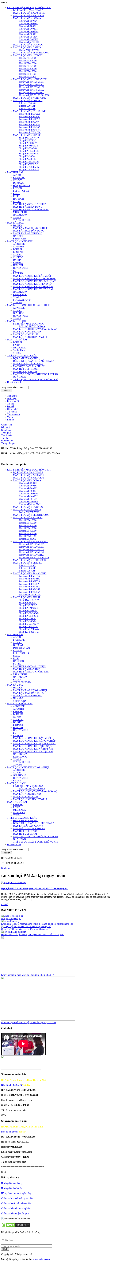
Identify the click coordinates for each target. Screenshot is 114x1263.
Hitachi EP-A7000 (28, 66)
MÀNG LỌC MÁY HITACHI (27, 55)
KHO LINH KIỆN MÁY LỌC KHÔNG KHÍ (29, 7)
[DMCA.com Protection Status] (16, 1227)
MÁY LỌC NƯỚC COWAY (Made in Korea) (35, 329)
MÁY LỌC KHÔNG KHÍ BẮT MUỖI (32, 276)
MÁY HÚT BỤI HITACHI (26, 369)
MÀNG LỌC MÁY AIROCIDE (28, 15)
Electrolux (18, 262)
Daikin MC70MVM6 (29, 50)
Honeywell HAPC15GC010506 (34, 95)
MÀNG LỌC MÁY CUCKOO (28, 44)
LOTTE (17, 201)
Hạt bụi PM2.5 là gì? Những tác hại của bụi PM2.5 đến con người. (34, 888)
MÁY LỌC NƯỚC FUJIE (25, 334)
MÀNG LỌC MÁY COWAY (27, 18)
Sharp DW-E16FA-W (29, 137)
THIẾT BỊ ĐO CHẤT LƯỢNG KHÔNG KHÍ (35, 379)
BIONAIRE (19, 177)
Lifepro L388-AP (27, 108)
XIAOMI (17, 302)
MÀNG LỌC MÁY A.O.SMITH (29, 13)
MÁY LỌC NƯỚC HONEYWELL (30, 337)
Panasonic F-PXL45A (29, 124)
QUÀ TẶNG (19, 377)
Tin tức (10, 403)
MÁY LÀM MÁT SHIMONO (27, 233)
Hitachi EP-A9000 (28, 71)
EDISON (17, 188)
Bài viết (10, 406)
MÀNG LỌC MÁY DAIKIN (27, 47)
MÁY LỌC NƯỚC (16, 321)
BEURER (18, 249)
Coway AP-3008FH (28, 39)
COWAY (17, 180)
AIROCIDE (19, 244)
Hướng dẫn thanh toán (11, 1188)
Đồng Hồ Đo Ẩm (21, 185)
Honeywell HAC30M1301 (31, 84)
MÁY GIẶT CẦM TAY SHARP (29, 366)
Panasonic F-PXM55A (30, 129)
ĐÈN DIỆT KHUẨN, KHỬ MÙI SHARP (33, 361)
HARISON (18, 199)
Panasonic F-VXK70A (30, 132)
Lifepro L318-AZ (27, 103)
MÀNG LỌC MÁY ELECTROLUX (31, 52)
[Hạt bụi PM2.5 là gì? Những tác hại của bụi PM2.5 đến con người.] (13, 882)
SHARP (17, 217)
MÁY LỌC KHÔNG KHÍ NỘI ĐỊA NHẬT (34, 281)
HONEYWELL (20, 268)
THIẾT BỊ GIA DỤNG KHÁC (22, 355)
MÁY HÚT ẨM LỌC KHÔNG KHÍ (31, 209)
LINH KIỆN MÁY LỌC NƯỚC (28, 323)
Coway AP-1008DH (28, 31)
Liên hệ (10, 419)
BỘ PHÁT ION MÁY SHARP (28, 10)
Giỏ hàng (5, 868)
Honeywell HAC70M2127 (31, 92)
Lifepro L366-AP (27, 106)
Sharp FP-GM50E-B (29, 153)
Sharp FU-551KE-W (29, 161)
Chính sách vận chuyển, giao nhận (17, 1198)
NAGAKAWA (20, 214)
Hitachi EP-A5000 (28, 60)
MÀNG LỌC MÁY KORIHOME (29, 98)
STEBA (17, 353)
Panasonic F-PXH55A (29, 119)
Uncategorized (14, 382)
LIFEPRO (18, 273)
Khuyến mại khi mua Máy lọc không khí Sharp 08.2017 (27, 975)
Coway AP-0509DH (28, 20)
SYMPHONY (20, 238)
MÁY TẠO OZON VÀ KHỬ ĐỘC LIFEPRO (35, 374)
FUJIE (16, 196)
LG (14, 270)
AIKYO (17, 175)
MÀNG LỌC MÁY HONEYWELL (30, 79)
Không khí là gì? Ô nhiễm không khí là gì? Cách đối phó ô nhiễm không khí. (37, 924)
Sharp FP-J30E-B (27, 159)
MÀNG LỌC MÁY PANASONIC (29, 111)
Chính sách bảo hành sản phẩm (16, 1208)
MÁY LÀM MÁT (15, 222)
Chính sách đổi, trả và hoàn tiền (16, 1203)
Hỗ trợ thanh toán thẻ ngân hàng (16, 1193)
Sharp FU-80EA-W (28, 164)
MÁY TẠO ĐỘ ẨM (17, 339)
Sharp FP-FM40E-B (28, 145)
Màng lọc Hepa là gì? (11, 918)
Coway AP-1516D (28, 36)
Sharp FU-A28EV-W (29, 167)
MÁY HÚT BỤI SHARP (25, 371)
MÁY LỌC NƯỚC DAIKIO (27, 331)
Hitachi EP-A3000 (28, 58)
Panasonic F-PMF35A (29, 113)
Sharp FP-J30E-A (27, 156)
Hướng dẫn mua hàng (11, 1183)
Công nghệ (12, 409)
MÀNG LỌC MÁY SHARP (27, 135)
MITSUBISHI (20, 212)
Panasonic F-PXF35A (29, 116)
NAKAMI (18, 236)
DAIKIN (17, 260)
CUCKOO (18, 257)
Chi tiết (4, 904)
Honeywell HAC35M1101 (31, 87)
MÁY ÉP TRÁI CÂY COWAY (28, 363)
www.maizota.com (41, 1259)
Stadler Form (19, 350)
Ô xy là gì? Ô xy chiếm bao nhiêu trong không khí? (25, 929)
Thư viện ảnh (13, 414)
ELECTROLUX (21, 191)
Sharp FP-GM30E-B (29, 151)
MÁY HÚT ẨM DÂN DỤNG (27, 207)
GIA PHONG (19, 313)
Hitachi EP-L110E (27, 74)
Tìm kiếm (6, 390)
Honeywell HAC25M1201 (31, 82)
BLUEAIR (18, 252)
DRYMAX (18, 183)
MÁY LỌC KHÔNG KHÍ (20, 241)
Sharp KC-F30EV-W (29, 169)
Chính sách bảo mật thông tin (15, 1213)
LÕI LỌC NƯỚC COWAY (32, 326)
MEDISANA (19, 347)
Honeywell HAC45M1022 (31, 90)
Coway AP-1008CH (28, 28)
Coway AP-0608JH (28, 23)
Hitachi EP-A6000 (28, 63)
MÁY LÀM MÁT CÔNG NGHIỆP (30, 228)
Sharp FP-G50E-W (28, 148)
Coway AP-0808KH (28, 26)
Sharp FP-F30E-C (27, 140)
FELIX (16, 193)
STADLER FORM (22, 220)
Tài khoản (12, 411)
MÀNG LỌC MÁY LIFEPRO (27, 100)
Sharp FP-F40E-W (28, 143)
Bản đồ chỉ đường (13, 1131)
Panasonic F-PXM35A (30, 127)
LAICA (16, 345)
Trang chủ (12, 395)
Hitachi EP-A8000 (28, 68)
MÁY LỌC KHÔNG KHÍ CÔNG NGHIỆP (34, 278)
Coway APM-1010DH (30, 42)
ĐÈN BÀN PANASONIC (25, 358)
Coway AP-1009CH (28, 34)
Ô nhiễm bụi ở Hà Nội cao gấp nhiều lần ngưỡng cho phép (28, 1022)
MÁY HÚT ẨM (15, 172)
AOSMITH (18, 246)
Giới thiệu (11, 398)
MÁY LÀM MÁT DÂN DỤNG (28, 230)
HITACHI (18, 265)
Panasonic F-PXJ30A (29, 121)
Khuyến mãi (13, 401)
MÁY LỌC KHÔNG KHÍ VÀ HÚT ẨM (33, 286)
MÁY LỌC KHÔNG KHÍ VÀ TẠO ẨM (33, 289)
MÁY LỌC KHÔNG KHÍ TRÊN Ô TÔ (32, 284)
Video (10, 417)
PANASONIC (20, 294)
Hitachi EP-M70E (27, 76)
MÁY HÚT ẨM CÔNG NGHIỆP (29, 204)
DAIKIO (17, 225)
